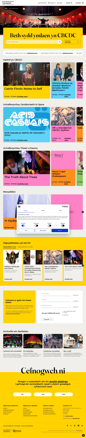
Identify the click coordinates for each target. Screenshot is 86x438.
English (60, 2)
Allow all (60, 230)
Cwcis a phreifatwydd (8, 425)
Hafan (5, 8)
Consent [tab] (25, 210)
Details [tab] (43, 210)
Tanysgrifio (46, 319)
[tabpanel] (43, 265)
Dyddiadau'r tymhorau (8, 410)
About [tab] (60, 210)
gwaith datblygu (58, 381)
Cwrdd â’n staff (26, 413)
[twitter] (71, 425)
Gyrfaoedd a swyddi (47, 410)
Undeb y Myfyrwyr (7, 411)
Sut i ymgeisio (26, 410)
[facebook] (67, 425)
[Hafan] (8, 3)
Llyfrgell (5, 408)
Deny (26, 230)
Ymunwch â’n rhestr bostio (49, 413)
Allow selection (43, 230)
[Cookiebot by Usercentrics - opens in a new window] (63, 207)
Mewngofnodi (43, 2)
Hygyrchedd (17, 425)
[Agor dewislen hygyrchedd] (83, 435)
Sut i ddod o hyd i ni (47, 408)
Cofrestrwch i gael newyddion (30, 415)
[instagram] (74, 425)
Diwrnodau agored (27, 411)
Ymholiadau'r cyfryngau (48, 411)
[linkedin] (78, 425)
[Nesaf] (83, 80)
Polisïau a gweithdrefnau (27, 425)
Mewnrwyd (5, 413)
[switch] (36, 226)
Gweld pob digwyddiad (68, 42)
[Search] (60, 42)
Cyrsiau (25, 408)
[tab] (9, 247)
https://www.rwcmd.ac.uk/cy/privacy (13, 313)
